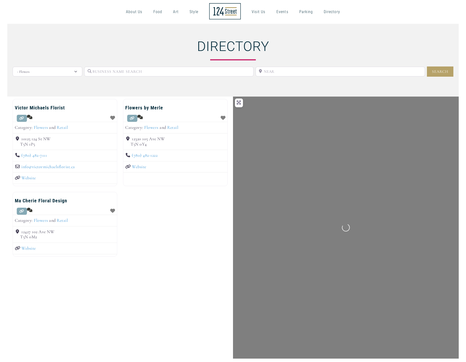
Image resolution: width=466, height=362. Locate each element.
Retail (62, 127)
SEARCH (442, 71)
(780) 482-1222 (145, 155)
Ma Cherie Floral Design (41, 201)
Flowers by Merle (144, 108)
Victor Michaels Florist (40, 108)
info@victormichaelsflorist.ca (48, 166)
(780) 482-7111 (34, 155)
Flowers (41, 127)
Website (28, 178)
